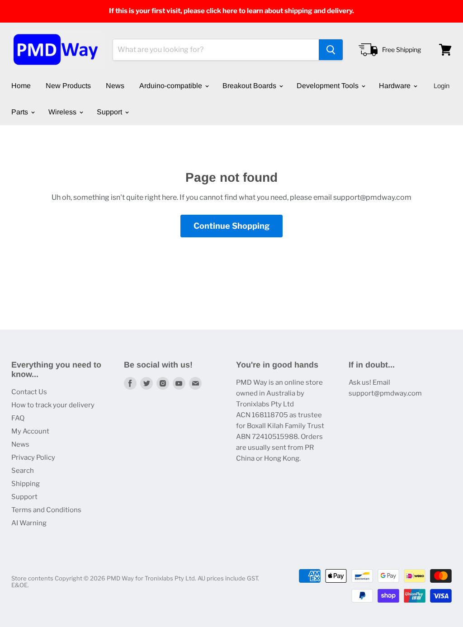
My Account (30, 431)
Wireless (63, 112)
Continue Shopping (231, 226)
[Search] (331, 49)
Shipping (25, 484)
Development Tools (328, 86)
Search (22, 471)
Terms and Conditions (46, 510)
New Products (68, 86)
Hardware (395, 86)
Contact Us (29, 392)
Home (21, 86)
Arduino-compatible (171, 86)
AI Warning (29, 523)
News (115, 86)
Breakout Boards (250, 86)
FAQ (17, 418)
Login (441, 86)
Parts (20, 112)
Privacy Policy (33, 457)
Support (110, 112)
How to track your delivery (52, 405)
